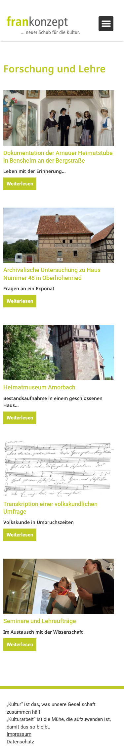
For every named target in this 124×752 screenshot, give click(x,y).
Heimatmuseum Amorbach (39, 387)
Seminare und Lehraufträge (39, 620)
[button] (106, 23)
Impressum (19, 734)
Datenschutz (20, 742)
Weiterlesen (20, 184)
